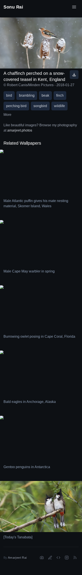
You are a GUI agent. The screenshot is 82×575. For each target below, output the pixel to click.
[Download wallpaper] (74, 74)
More (7, 114)
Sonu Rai (13, 7)
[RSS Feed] (75, 557)
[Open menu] (74, 7)
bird (9, 95)
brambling (27, 95)
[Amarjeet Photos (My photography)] (41, 557)
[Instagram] (66, 557)
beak (45, 95)
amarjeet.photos (19, 130)
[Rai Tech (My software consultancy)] (58, 557)
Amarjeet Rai (17, 557)
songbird (40, 106)
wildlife (59, 106)
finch (60, 95)
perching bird (16, 106)
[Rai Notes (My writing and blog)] (50, 557)
